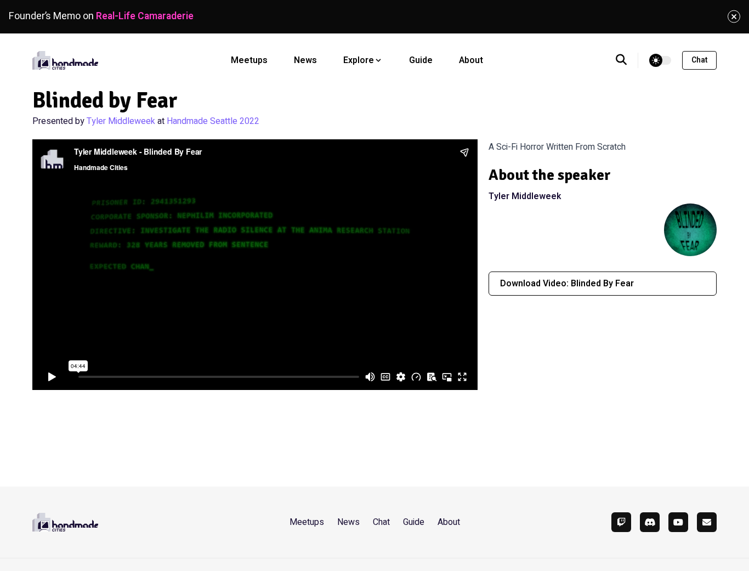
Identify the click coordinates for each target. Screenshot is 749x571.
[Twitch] (621, 522)
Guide (421, 60)
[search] (627, 60)
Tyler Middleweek (121, 121)
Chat (699, 60)
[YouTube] (678, 522)
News (305, 60)
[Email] (707, 522)
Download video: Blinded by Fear (567, 283)
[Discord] (650, 522)
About (471, 60)
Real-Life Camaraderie (145, 16)
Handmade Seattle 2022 (213, 121)
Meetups (249, 60)
